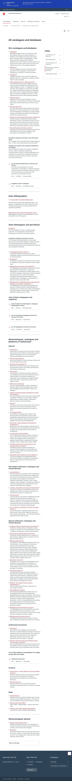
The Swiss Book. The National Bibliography (21, 199)
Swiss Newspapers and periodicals (51, 63)
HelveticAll (53, 762)
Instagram (39, 762)
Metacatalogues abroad (51, 73)
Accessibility (27, 779)
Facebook (30, 762)
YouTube (30, 764)
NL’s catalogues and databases (50, 55)
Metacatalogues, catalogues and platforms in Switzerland (52, 69)
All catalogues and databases (58, 766)
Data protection (20, 779)
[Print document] (64, 30)
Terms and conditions (7, 779)
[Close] (71, 1)
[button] (7, 21)
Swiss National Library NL (15, 13)
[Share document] (68, 30)
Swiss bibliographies (51, 59)
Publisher (14, 779)
